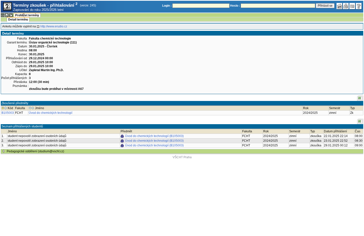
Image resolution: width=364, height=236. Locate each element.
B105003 (7, 113)
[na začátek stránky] (4, 151)
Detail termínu (18, 19)
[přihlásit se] (346, 6)
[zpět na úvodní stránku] (339, 6)
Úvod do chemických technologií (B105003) (154, 136)
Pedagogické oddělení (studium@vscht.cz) (35, 151)
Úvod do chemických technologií (50, 113)
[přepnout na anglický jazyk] (352, 6)
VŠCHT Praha (182, 157)
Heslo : (235, 5)
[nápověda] (359, 6)
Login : (167, 5)
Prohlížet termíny (27, 15)
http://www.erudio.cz (53, 26)
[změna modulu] (11, 15)
